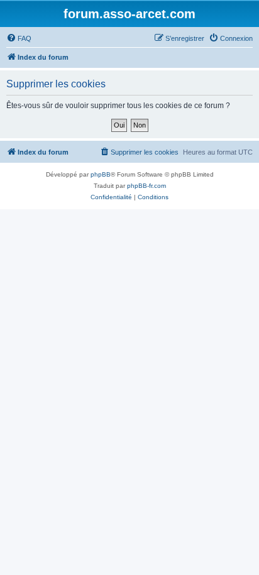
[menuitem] (18, 38)
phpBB (101, 174)
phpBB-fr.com (146, 185)
